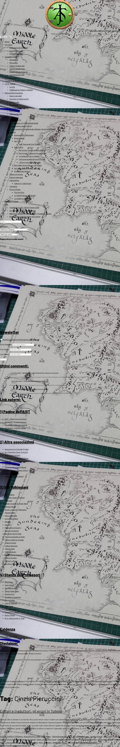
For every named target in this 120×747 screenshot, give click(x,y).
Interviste (13, 111)
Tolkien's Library (11, 561)
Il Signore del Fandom (22, 171)
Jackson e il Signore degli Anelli (26, 123)
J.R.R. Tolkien (10, 84)
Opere (48, 736)
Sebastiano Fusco (59, 742)
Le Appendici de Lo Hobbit (29, 156)
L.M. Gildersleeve (11, 609)
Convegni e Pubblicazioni (19, 99)
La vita (12, 87)
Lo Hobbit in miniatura (22, 198)
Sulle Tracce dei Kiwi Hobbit (29, 144)
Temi (7, 117)
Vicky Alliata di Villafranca (77, 742)
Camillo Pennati (96, 736)
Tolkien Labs (14, 102)
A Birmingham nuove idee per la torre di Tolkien (33, 389)
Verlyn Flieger (10, 615)
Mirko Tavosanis (45, 742)
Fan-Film (17, 141)
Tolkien (54, 736)
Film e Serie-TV (15, 120)
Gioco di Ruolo (15, 189)
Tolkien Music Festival (13, 555)
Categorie (4, 226)
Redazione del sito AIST (18, 48)
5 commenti (92, 742)
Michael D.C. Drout (12, 612)
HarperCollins (10, 512)
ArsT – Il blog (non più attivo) (16, 419)
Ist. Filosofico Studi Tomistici (16, 452)
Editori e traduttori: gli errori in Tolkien (31, 711)
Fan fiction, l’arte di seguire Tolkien (32, 150)
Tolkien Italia (10, 549)
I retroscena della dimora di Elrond (32, 159)
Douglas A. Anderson (13, 597)
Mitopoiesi (13, 63)
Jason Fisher (10, 600)
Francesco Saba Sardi (88, 739)
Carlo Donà (108, 736)
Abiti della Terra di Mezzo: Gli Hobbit (28, 165)
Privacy (3, 745)
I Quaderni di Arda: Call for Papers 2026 (24, 207)
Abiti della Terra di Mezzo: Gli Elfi (26, 168)
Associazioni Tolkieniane (24, 135)
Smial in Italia (19, 138)
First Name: (4, 349)
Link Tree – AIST (11, 431)
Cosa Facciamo (11, 57)
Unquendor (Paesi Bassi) (14, 476)
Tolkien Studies (11, 558)
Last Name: (4, 354)
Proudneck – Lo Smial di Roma (16, 458)
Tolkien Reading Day (17, 69)
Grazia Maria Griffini (105, 739)
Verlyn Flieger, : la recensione (41, 373)
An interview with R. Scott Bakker (22, 210)
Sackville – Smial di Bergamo (16, 461)
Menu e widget (6, 37)
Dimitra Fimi (9, 594)
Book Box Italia (16, 373)
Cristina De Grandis (28, 739)
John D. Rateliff (11, 603)
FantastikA (13, 60)
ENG (6, 204)
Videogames (14, 180)
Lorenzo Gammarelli (13, 742)
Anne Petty (9, 582)
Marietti (8, 525)
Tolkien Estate (10, 543)
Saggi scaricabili (15, 96)
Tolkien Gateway (11, 546)
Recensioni (13, 105)
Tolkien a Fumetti (16, 174)
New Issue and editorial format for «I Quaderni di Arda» (30, 213)
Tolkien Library (10, 552)
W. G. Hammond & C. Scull (14, 618)
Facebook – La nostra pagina (16, 425)
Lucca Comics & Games (18, 72)
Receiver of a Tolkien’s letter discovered (24, 216)
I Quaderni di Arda (11, 81)
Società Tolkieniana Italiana (15, 467)
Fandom (12, 132)
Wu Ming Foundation (13, 564)
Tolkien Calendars (16, 177)
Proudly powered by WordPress (18, 745)
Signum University (12, 531)
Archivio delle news (37, 736)
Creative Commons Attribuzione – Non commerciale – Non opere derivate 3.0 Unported (78, 681)
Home (7, 42)
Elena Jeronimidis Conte (46, 739)
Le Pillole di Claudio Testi (19, 108)
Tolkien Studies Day (17, 66)
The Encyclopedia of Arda (15, 537)
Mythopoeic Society (12, 455)
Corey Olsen (9, 585)
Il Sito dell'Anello (11, 516)
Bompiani (8, 500)
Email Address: (6, 344)
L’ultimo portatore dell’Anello (30, 162)
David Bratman (10, 588)
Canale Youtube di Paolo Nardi (16, 503)
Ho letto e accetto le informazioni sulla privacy (20, 339)
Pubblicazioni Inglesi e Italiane (21, 90)
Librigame (13, 186)
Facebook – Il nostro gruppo (15, 422)
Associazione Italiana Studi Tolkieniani (105, 31)
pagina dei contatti (74, 684)
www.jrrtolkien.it (6, 650)
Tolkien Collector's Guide (14, 540)
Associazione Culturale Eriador (17, 449)
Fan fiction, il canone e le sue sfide (32, 153)
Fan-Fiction (18, 147)
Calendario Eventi (11, 201)
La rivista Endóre (11, 518)
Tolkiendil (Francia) (12, 473)
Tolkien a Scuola (15, 114)
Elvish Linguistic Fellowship (15, 510)
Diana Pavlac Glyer (12, 591)
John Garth (9, 606)
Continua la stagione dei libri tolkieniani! (36, 381)
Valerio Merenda (16, 381)
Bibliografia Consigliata (14, 93)
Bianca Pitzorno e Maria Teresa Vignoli (73, 736)
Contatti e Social (15, 51)
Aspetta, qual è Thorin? (23, 126)
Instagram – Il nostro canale (15, 428)
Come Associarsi (16, 54)
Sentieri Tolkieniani (12, 464)
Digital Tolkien (10, 506)
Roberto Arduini (23, 736)
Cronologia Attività (16, 75)
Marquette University (13, 528)
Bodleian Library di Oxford (14, 497)
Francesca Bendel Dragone (68, 739)
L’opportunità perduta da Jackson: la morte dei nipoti (35, 129)
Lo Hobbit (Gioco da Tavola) (25, 195)
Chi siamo (8, 44)
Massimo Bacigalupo (30, 742)
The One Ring (19, 192)
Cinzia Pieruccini (13, 739)
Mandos (8, 522)
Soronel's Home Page (13, 534)
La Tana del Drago (12, 78)
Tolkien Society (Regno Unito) (16, 470)
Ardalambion (10, 494)
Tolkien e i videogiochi (22, 183)
